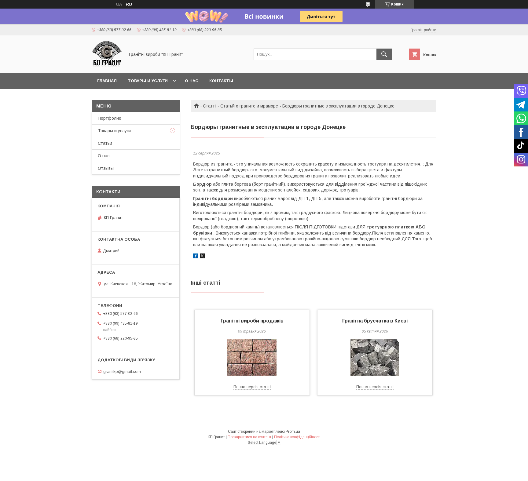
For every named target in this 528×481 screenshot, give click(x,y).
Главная (107, 80)
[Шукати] (384, 54)
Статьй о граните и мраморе (249, 106)
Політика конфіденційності (297, 437)
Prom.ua (293, 431)
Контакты (221, 80)
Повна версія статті (252, 386)
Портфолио (109, 118)
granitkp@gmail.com (122, 371)
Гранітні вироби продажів (252, 320)
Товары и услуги (148, 80)
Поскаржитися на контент (249, 437)
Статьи (105, 143)
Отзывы (106, 168)
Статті (209, 106)
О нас (191, 80)
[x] (202, 256)
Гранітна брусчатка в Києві (375, 320)
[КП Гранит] (107, 65)
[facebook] (195, 256)
